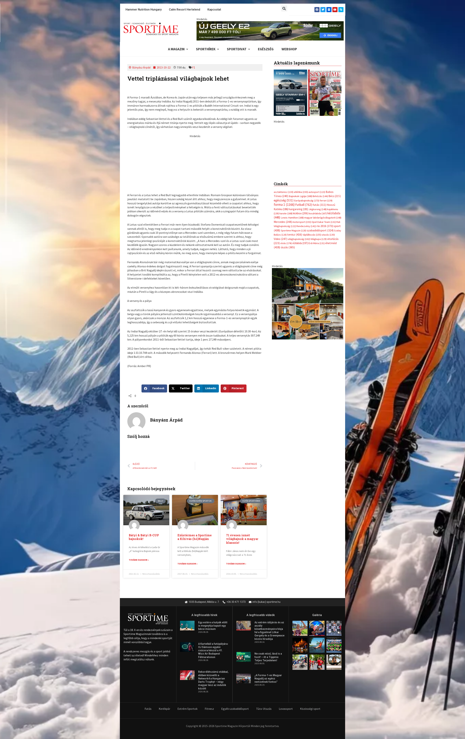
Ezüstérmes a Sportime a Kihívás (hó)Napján (194, 537)
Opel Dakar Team (324, 298)
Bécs (334, 272)
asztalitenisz (283, 268)
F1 (193, 67)
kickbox (300, 289)
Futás (148, 708)
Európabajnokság (306, 276)
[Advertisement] (194, 163)
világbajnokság (299, 315)
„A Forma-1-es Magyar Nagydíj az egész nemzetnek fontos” (268, 678)
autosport (316, 268)
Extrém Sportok (187, 708)
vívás (286, 319)
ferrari (326, 276)
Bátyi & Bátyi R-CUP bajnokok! (144, 537)
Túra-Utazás (264, 708)
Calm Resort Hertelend (184, 9)
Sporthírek (205, 49)
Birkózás (320, 272)
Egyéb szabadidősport (235, 708)
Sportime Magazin (293, 306)
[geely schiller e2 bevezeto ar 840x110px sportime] (270, 30)
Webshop (289, 49)
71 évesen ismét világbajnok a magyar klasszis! (242, 539)
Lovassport (286, 708)
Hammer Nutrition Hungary (144, 9)
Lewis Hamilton (292, 293)
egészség (284, 276)
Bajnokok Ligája (300, 272)
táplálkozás (312, 311)
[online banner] (307, 379)
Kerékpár (164, 708)
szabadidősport (320, 306)
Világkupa (318, 315)
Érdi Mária (316, 319)
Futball (303, 281)
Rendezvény (306, 302)
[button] (284, 8)
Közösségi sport (310, 708)
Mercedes (283, 298)
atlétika (301, 268)
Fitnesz (209, 708)
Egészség (266, 49)
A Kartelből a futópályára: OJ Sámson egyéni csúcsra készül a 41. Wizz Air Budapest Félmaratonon (213, 650)
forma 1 (284, 281)
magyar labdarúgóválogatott (322, 293)
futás (319, 281)
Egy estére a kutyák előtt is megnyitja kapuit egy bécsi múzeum (212, 625)
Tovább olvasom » (139, 559)
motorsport (301, 298)
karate (286, 289)
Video (280, 315)
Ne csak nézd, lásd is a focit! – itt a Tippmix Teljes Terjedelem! (268, 657)
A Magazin (176, 49)
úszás (288, 323)
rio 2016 (324, 302)
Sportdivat (236, 49)
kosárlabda (318, 289)
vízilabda (300, 319)
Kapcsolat (214, 9)
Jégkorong (318, 285)
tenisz (294, 311)
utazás (328, 311)
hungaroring (298, 285)
